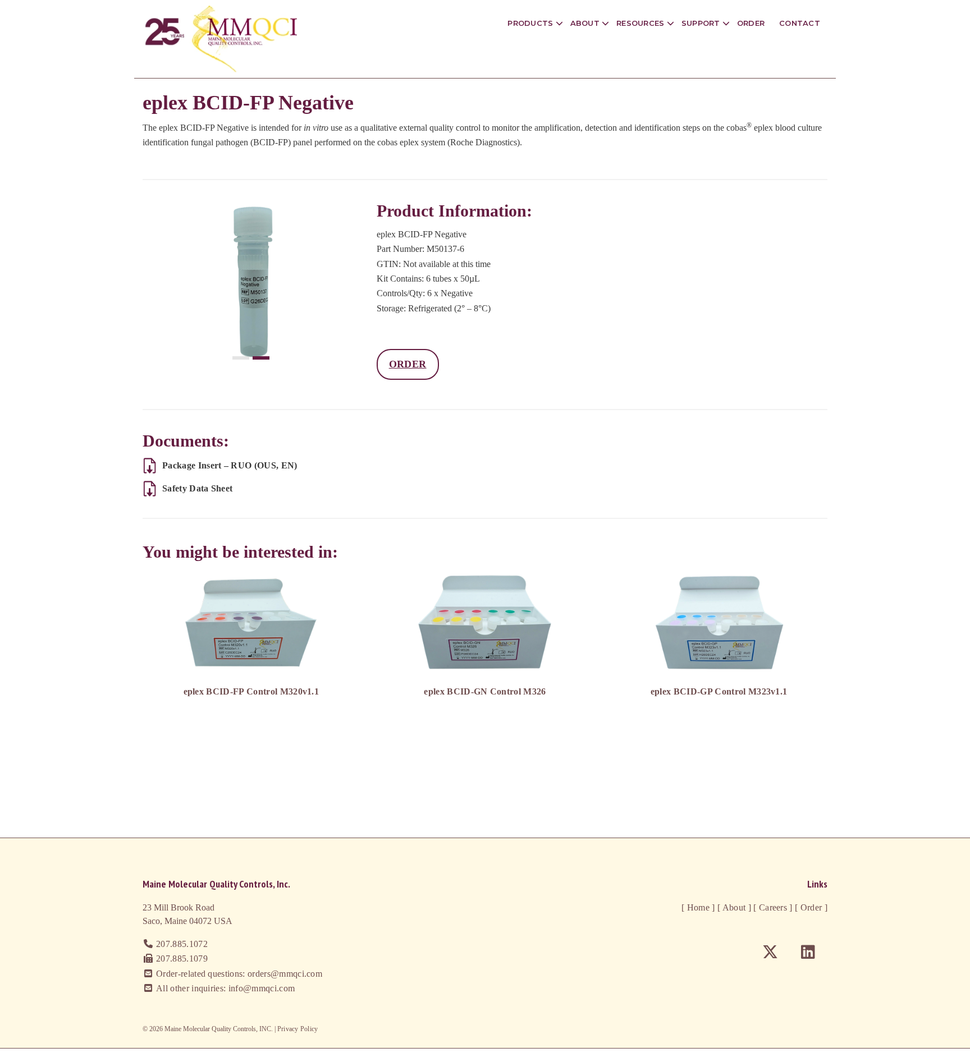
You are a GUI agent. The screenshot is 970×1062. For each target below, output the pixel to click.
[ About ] (733, 907)
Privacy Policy (297, 1029)
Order (751, 23)
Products (531, 23)
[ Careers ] (772, 907)
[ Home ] (698, 907)
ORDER (408, 364)
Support (701, 23)
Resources (641, 23)
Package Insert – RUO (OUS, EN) (230, 465)
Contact (799, 23)
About (586, 23)
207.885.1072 (182, 944)
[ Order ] (810, 907)
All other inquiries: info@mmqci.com (225, 988)
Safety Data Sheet (197, 488)
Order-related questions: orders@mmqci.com (239, 973)
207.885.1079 (182, 958)
